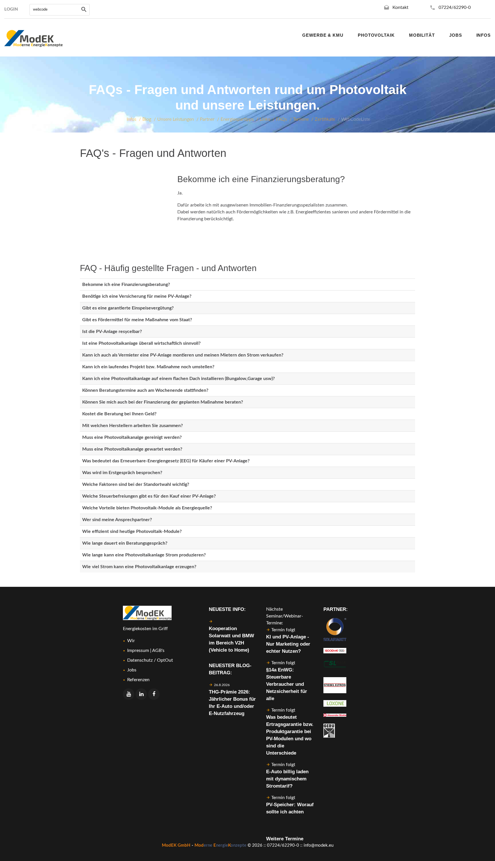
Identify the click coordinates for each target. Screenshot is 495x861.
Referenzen (138, 679)
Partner (207, 119)
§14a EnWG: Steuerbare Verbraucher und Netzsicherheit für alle (286, 684)
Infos (131, 119)
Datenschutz (140, 660)
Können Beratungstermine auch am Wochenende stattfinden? (145, 390)
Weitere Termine (284, 838)
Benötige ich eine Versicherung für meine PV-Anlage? (136, 296)
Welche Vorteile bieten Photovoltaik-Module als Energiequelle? (147, 508)
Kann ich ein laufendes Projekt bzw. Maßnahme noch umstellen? (148, 367)
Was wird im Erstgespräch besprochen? (122, 472)
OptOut (165, 660)
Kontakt (400, 7)
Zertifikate (325, 119)
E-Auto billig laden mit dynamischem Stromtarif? (287, 779)
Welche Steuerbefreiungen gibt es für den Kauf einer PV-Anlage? (149, 496)
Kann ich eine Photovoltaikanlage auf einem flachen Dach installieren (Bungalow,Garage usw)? (178, 378)
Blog (146, 119)
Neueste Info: (227, 609)
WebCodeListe (355, 119)
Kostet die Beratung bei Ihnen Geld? (119, 414)
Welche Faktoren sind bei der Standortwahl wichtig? (135, 484)
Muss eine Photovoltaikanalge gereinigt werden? (132, 437)
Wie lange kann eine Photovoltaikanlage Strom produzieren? (144, 555)
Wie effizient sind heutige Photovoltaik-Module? (132, 531)
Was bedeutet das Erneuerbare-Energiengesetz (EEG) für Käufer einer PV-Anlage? (166, 461)
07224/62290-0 (455, 7)
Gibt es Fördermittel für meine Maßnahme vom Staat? (137, 319)
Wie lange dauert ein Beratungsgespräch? (124, 543)
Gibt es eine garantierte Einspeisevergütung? (128, 308)
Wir (131, 640)
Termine (301, 119)
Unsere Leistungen (175, 119)
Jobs (131, 670)
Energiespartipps (237, 119)
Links (265, 119)
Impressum (138, 650)
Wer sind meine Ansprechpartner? (117, 519)
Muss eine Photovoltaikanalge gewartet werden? (132, 449)
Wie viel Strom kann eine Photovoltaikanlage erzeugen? (139, 566)
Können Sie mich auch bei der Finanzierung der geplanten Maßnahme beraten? (162, 402)
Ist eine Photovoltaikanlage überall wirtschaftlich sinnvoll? (141, 343)
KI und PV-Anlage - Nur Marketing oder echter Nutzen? (288, 644)
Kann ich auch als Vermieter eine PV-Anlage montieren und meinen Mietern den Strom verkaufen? (182, 355)
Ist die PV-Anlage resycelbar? (112, 331)
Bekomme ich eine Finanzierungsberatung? (126, 284)
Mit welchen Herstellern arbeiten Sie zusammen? (132, 425)
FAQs (281, 119)
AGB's (158, 650)
